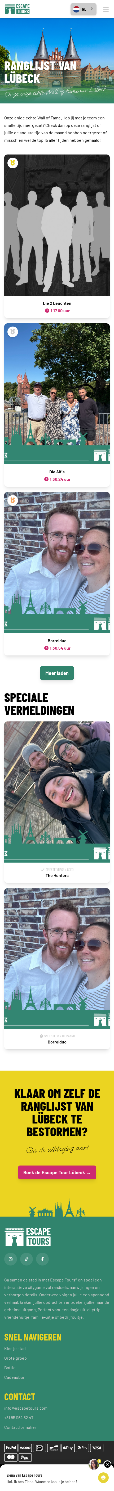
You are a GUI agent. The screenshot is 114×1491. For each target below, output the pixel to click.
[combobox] (84, 9)
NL (84, 9)
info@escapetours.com (25, 1407)
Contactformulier (20, 1427)
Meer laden (57, 673)
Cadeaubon (14, 1377)
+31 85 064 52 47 (18, 1417)
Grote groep (15, 1357)
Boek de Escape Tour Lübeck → (57, 1172)
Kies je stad (15, 1348)
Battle (10, 1367)
